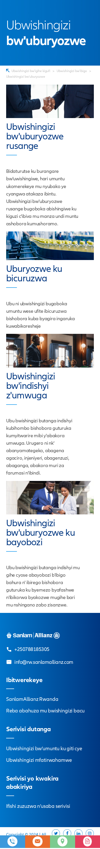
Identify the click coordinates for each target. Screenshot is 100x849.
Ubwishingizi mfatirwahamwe (39, 760)
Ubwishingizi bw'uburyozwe (25, 77)
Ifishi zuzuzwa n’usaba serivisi (38, 806)
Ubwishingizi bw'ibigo (72, 71)
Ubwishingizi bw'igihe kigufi (31, 71)
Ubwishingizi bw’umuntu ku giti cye (44, 748)
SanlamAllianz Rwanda (32, 699)
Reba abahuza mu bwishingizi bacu (45, 711)
